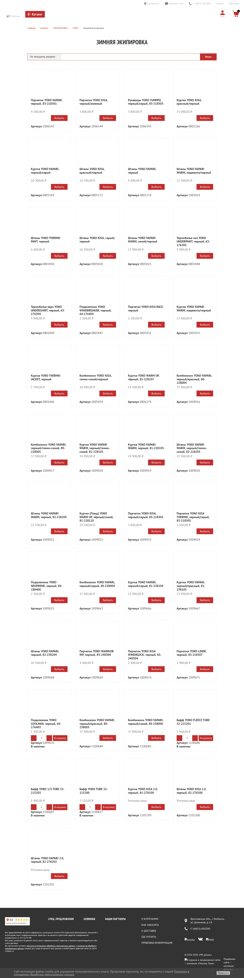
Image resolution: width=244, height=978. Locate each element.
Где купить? (153, 3)
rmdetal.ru (9, 951)
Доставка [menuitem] (234, 3)
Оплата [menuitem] (220, 3)
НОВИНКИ (89, 919)
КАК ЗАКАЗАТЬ (150, 924)
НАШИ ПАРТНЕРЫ (115, 919)
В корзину (60, 738)
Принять (223, 973)
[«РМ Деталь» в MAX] (210, 940)
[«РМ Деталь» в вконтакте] (200, 939)
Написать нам (176, 3)
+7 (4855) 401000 (201, 3)
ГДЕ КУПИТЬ (148, 936)
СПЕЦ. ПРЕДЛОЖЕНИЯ (61, 919)
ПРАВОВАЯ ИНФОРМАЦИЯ (156, 942)
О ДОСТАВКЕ (149, 930)
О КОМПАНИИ (149, 918)
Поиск (208, 56)
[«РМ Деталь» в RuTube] (190, 940)
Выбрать (59, 118)
